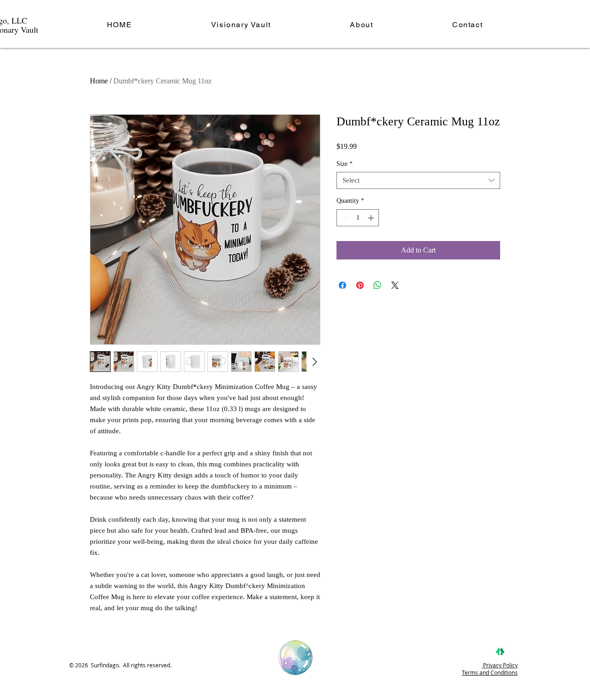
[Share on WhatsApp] (377, 285)
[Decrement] (343, 218)
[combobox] (418, 180)
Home (99, 81)
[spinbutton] (357, 218)
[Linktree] (500, 651)
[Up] (296, 658)
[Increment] (372, 218)
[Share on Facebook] (342, 285)
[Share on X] (395, 285)
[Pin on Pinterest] (360, 285)
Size (344, 163)
